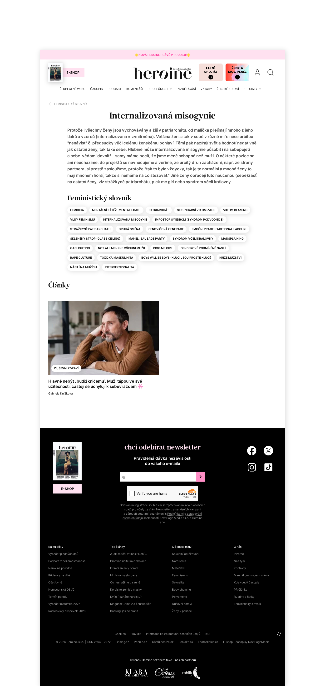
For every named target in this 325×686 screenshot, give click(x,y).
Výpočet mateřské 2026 (64, 604)
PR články (240, 589)
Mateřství (178, 568)
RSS (208, 634)
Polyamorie (179, 596)
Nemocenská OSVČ (61, 589)
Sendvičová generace (166, 229)
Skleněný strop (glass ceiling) (95, 238)
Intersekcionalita (119, 267)
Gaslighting (80, 248)
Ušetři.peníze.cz (163, 642)
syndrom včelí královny (208, 181)
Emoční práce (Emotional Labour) (219, 229)
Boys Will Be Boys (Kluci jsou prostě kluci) (176, 257)
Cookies (120, 634)
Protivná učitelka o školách (128, 561)
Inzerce (239, 554)
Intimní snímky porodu (124, 568)
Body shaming (181, 589)
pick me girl (163, 181)
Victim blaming (235, 210)
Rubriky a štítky (244, 596)
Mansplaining (232, 238)
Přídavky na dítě (59, 575)
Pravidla (135, 634)
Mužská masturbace (123, 575)
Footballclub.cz (208, 642)
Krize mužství (230, 257)
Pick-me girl (162, 248)
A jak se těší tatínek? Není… (128, 554)
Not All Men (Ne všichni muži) (121, 248)
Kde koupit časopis (246, 582)
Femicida (77, 210)
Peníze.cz (140, 642)
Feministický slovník (247, 604)
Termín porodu (57, 596)
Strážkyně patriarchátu (90, 229)
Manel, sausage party (146, 238)
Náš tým (239, 561)
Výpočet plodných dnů (63, 554)
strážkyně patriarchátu (127, 181)
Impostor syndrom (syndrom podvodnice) (189, 219)
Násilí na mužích (83, 267)
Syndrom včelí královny (193, 238)
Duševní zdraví (66, 368)
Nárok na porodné (60, 568)
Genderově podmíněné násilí (203, 248)
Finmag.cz (122, 642)
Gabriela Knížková (60, 393)
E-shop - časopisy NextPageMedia (246, 642)
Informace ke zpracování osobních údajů (173, 634)
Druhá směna (129, 229)
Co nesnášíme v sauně (125, 582)
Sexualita (178, 582)
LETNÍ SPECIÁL (211, 70)
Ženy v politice (182, 611)
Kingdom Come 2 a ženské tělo (130, 604)
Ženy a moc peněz (237, 70)
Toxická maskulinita (116, 257)
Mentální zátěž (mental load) (116, 210)
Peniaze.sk (185, 642)
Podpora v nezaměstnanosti (66, 561)
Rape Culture (81, 257)
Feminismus (180, 575)
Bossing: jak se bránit (124, 611)
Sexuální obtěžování (185, 554)
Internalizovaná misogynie (125, 219)
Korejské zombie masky (126, 589)
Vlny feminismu (82, 219)
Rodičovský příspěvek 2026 (66, 611)
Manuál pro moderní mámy (251, 575)
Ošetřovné (55, 582)
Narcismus (179, 561)
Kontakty (240, 568)
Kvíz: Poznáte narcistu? (126, 596)
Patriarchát (159, 210)
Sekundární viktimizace (196, 210)
